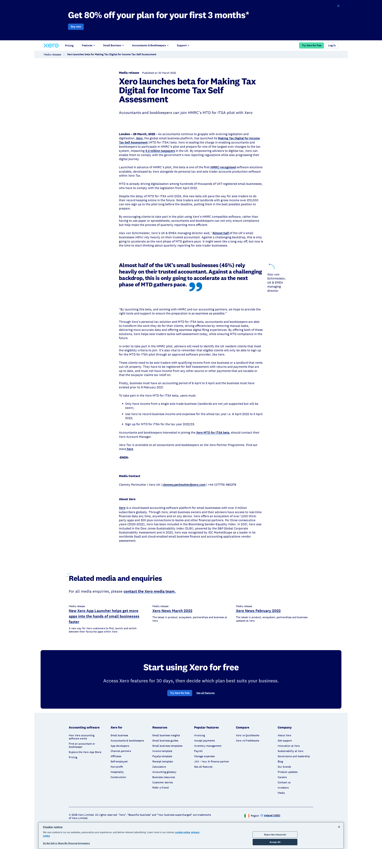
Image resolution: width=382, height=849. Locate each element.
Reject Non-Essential (275, 834)
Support (182, 45)
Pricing (69, 45)
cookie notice (182, 832)
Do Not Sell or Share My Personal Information (66, 843)
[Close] (339, 827)
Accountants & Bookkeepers (149, 45)
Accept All (275, 842)
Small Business (112, 45)
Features (87, 45)
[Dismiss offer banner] (338, 6)
